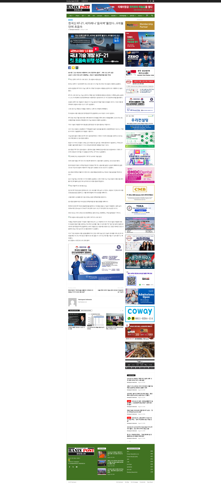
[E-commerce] (140, 157)
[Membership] (140, 25)
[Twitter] (151, 1)
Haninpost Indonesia (74, 29)
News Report (150, 482)
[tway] (140, 40)
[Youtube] (153, 1)
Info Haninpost (119, 482)
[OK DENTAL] (140, 105)
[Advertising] (96, 262)
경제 (89, 15)
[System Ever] (140, 140)
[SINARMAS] (140, 243)
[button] (152, 16)
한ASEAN (129, 467)
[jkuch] (140, 349)
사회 (94, 15)
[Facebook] (148, 1)
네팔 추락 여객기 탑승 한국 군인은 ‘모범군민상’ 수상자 (110, 291)
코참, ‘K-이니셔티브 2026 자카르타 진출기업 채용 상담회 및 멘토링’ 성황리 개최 (140, 387)
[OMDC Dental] (140, 175)
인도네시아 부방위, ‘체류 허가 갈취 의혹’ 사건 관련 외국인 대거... (114, 453)
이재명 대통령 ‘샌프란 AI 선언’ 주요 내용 (76, 328)
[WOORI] (140, 122)
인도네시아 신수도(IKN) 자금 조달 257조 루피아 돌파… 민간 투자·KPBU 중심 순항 (139, 427)
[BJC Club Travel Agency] (140, 225)
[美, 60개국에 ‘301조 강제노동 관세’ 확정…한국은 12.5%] (115, 319)
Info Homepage (134, 482)
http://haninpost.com (82, 301)
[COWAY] (140, 314)
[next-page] (123, 310)
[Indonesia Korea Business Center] (140, 72)
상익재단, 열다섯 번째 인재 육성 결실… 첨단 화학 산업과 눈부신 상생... (115, 470)
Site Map (127, 482)
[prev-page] (120, 310)
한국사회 (129, 469)
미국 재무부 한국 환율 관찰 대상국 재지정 (95, 328)
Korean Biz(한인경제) (111, 325)
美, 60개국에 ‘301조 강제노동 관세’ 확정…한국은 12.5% (114, 328)
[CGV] (140, 364)
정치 (83, 15)
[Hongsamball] (140, 59)
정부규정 (132, 15)
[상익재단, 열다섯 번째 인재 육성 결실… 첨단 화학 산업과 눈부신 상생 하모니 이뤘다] (102, 471)
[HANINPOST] (140, 279)
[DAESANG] (140, 332)
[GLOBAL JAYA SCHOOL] (140, 260)
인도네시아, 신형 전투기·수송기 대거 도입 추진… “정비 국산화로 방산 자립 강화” (139, 419)
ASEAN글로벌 (122, 15)
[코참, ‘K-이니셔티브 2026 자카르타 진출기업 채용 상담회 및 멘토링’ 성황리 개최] (102, 463)
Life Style (99, 15)
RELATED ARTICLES (74, 310)
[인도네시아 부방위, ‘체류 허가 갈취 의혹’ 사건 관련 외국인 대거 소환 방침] (102, 454)
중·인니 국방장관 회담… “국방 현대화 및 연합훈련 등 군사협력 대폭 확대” (139, 435)
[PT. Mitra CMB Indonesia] (140, 193)
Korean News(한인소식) (133, 454)
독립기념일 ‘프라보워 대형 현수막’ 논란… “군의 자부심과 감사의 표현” (140, 411)
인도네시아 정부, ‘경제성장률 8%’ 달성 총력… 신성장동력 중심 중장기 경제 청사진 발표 (140, 402)
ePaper (77, 15)
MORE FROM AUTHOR (86, 310)
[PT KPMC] (140, 87)
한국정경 (70, 19)
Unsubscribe (142, 482)
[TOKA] (140, 209)
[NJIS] (140, 296)
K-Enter (140, 15)
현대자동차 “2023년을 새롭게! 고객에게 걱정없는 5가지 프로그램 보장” (80, 291)
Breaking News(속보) (132, 472)
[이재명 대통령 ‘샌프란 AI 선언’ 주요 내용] (77, 319)
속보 (71, 15)
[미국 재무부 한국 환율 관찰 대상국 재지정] (96, 319)
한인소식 (107, 15)
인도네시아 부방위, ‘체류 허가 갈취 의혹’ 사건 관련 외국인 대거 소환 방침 (139, 379)
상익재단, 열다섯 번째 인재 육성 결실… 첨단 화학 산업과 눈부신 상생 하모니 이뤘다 (139, 394)
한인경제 (113, 15)
